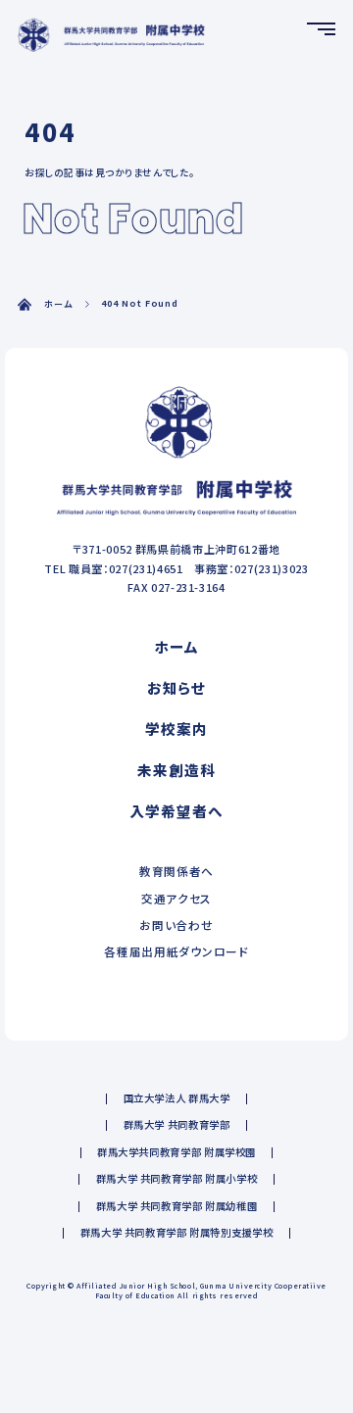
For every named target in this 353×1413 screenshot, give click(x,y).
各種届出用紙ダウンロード (176, 951)
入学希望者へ (176, 811)
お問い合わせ (176, 924)
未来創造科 (176, 770)
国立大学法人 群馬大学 (177, 1098)
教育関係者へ (176, 871)
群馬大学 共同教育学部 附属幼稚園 (177, 1205)
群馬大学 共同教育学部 (177, 1124)
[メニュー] (321, 29)
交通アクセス (176, 898)
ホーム (58, 304)
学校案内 (176, 729)
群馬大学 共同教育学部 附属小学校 (177, 1178)
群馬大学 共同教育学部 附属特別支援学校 (177, 1232)
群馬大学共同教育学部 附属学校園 (176, 1152)
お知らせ (177, 688)
